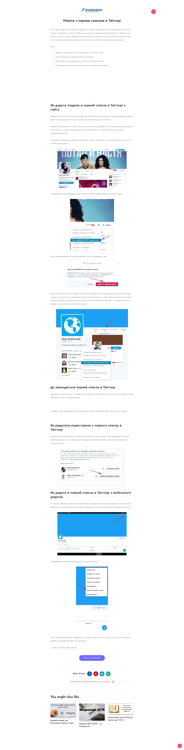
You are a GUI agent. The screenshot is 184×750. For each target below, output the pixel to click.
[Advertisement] (92, 85)
